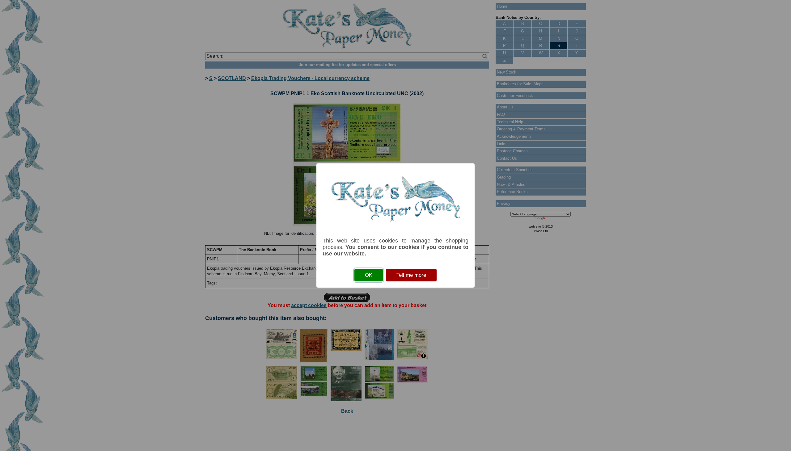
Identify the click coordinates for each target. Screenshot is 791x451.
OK (368, 275)
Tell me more (411, 275)
